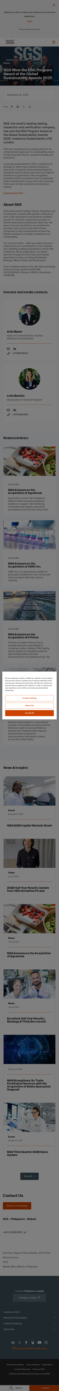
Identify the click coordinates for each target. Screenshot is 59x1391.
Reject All (29, 706)
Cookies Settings (29, 698)
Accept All (29, 713)
